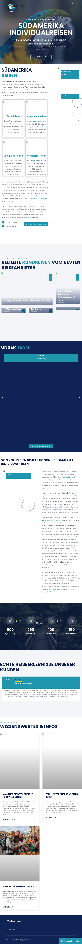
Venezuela (65, 477)
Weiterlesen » (9, 819)
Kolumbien (38, 161)
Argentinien (37, 121)
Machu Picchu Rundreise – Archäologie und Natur (66, 295)
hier (49, 567)
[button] (2, 397)
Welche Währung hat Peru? (18, 886)
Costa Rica (27, 47)
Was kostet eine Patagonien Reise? (62, 795)
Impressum (12, 929)
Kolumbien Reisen (36, 155)
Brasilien (44, 212)
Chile (33, 47)
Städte (41, 127)
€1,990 (77, 277)
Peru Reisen (13, 116)
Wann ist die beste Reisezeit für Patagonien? (18, 795)
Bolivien (70, 537)
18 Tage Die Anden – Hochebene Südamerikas (27, 300)
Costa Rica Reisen (13, 155)
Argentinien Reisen (36, 116)
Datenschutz (13, 926)
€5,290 (50, 277)
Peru (21, 47)
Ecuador (60, 507)
